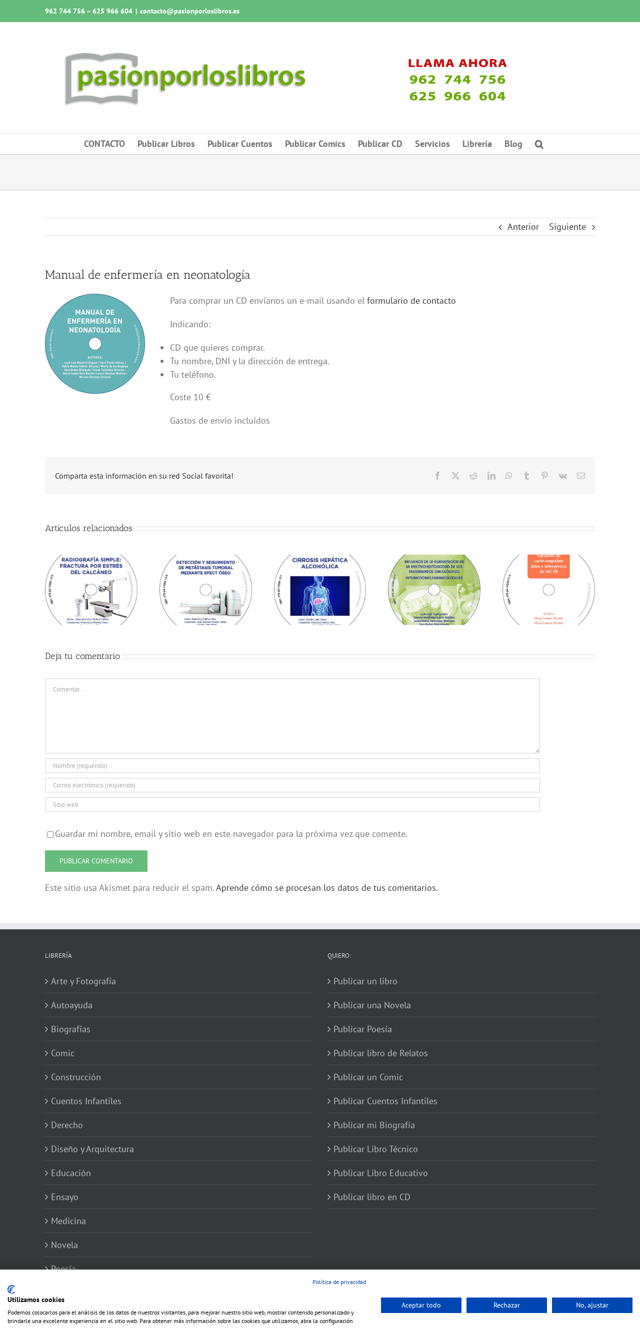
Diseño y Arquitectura (92, 1149)
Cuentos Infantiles (86, 1101)
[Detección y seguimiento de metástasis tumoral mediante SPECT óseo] (206, 560)
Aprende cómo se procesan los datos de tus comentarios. (327, 887)
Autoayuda (71, 1005)
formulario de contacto (411, 300)
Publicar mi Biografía (374, 1125)
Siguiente (567, 226)
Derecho (67, 1125)
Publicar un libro (366, 981)
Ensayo (64, 1197)
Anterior (523, 226)
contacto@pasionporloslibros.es (190, 10)
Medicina (68, 1221)
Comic (62, 1053)
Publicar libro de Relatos (381, 1053)
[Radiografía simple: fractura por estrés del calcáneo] (91, 560)
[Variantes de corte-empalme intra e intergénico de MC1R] (548, 560)
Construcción (76, 1077)
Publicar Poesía (363, 1029)
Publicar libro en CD (372, 1197)
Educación (71, 1173)
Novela (64, 1245)
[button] (539, 144)
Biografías (70, 1029)
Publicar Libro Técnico (376, 1149)
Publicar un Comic (368, 1077)
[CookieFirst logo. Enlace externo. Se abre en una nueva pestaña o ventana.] (11, 1289)
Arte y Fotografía (83, 981)
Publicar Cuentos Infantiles (386, 1101)
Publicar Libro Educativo (381, 1173)
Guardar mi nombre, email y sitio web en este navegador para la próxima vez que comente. (231, 833)
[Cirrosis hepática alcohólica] (320, 560)
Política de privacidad (339, 1282)
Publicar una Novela (372, 1005)
